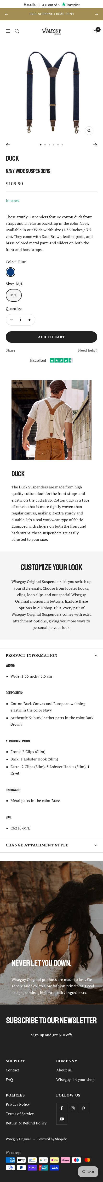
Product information (31, 655)
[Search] (17, 31)
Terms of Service (20, 1113)
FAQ (9, 1079)
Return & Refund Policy (26, 1123)
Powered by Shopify (52, 1139)
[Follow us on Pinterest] (83, 1108)
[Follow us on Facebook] (61, 1108)
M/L (13, 295)
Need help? (87, 350)
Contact (12, 1070)
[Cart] (94, 31)
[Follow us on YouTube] (61, 1119)
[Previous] (8, 144)
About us (64, 1070)
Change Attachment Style (37, 845)
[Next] (95, 144)
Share (10, 350)
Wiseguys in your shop (75, 1079)
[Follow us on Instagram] (72, 1108)
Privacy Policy (18, 1104)
